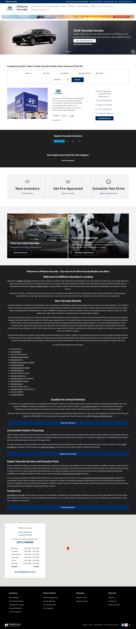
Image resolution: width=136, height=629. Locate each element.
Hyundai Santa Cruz (17, 376)
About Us (112, 598)
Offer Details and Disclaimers (11, 53)
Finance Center (81, 598)
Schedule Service (104, 118)
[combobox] (33, 73)
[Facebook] (122, 624)
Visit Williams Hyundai (15, 495)
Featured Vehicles (15, 608)
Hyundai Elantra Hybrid (19, 381)
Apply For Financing (67, 6)
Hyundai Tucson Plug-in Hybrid (22, 362)
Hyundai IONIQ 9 (16, 395)
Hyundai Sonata (16, 384)
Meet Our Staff (114, 605)
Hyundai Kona (15, 352)
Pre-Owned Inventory (51, 6)
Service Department (50, 598)
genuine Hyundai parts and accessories (98, 478)
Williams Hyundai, (24, 281)
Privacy (90, 625)
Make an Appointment (108, 193)
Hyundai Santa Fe (17, 365)
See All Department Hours (25, 572)
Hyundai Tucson (16, 360)
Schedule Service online (70, 474)
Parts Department (49, 605)
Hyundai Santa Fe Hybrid (20, 368)
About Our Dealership (38, 10)
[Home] (10, 8)
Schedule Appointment (84, 252)
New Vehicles (14, 598)
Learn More (56, 120)
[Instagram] (126, 624)
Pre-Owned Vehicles (16, 601)
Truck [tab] (79, 141)
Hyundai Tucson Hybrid (19, 357)
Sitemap (85, 625)
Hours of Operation (105, 101)
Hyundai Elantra (16, 378)
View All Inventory (68, 161)
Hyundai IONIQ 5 (16, 389)
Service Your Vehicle (106, 6)
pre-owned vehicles (89, 406)
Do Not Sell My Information (112, 625)
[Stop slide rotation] (133, 52)
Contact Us (112, 601)
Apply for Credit (68, 193)
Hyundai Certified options (102, 416)
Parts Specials (48, 608)
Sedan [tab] (73, 141)
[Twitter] (129, 624)
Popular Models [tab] (59, 141)
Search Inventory (21, 252)
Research (93, 6)
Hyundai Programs (82, 6)
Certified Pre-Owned (16, 605)
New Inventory (36, 6)
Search (77, 80)
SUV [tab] (67, 141)
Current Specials (15, 612)
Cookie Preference (98, 625)
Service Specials (49, 601)
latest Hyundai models (39, 286)
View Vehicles (27, 193)
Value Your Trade (82, 601)
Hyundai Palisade (17, 370)
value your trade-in (48, 447)
